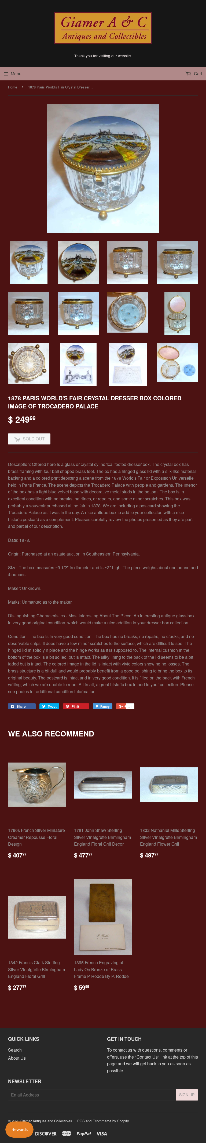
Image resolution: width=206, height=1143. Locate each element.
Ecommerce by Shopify (111, 1120)
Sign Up (186, 1094)
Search (15, 1050)
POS (81, 1120)
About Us (17, 1058)
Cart (197, 73)
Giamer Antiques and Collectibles (46, 1120)
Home (12, 87)
